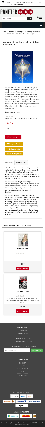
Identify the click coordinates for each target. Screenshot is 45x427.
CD (22, 371)
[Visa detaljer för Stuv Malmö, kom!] (23, 282)
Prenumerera (36, 350)
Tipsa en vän (15, 149)
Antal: (9, 128)
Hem (4, 32)
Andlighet (20, 32)
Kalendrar (22, 368)
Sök (29, 18)
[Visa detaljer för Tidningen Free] (23, 240)
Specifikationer (21, 162)
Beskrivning (9, 162)
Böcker (11, 32)
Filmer (23, 366)
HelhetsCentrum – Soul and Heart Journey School (22, 197)
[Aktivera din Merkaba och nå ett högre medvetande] (22, 67)
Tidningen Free (22, 249)
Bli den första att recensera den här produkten (21, 118)
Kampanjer (22, 375)
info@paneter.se (25, 341)
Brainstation (22, 423)
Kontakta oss (23, 333)
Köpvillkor (23, 331)
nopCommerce (13, 423)
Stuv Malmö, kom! (22, 291)
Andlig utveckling (33, 32)
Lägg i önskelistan (15, 144)
